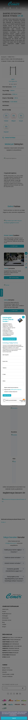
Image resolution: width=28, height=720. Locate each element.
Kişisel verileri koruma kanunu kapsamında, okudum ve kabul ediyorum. (12, 389)
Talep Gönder (6, 395)
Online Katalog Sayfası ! (9, 339)
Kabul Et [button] (14, 718)
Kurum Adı (5, 361)
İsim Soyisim (6, 354)
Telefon (4, 368)
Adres (4, 381)
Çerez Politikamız (5, 715)
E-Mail (4, 374)
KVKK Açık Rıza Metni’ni (16, 389)
